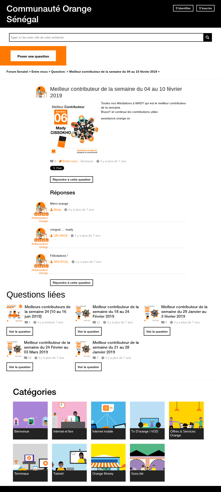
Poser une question (33, 56)
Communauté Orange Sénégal (49, 13)
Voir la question (19, 331)
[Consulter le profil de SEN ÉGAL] (41, 265)
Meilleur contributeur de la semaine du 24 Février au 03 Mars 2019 (47, 347)
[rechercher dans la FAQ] (207, 37)
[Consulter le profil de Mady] (41, 213)
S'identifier (183, 8)
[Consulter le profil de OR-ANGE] (41, 239)
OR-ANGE (61, 235)
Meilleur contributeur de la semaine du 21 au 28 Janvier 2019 (116, 347)
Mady (57, 209)
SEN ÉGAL (61, 261)
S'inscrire (205, 8)
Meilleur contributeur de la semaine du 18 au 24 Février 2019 (116, 311)
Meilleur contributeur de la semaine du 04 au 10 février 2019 (116, 92)
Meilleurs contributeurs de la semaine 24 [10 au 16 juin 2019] (48, 311)
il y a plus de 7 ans (81, 209)
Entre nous (70, 161)
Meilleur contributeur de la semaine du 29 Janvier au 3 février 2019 (184, 311)
